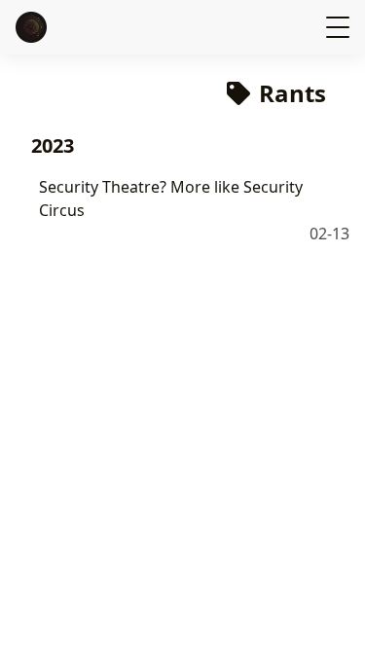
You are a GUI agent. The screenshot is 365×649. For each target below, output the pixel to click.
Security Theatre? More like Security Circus (171, 198)
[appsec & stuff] (33, 27)
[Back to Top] (330, 614)
